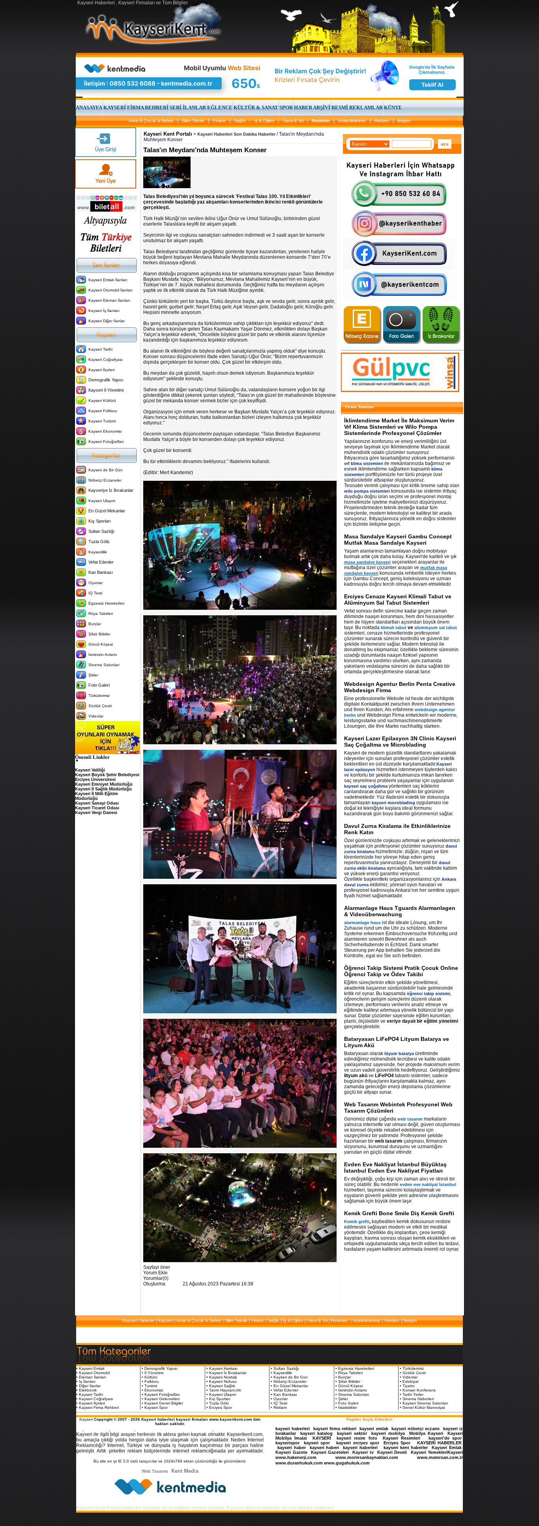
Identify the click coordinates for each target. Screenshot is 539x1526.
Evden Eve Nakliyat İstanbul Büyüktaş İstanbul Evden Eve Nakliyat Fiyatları (395, 1167)
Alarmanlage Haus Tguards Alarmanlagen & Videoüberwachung (399, 911)
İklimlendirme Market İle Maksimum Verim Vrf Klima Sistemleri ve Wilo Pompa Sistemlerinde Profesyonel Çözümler (399, 426)
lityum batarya (399, 1053)
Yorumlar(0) (155, 1278)
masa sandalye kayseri (367, 562)
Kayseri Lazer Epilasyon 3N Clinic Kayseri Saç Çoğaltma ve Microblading (400, 741)
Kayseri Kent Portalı (168, 134)
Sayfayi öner (156, 1267)
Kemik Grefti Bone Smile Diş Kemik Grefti (399, 1213)
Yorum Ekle (155, 1273)
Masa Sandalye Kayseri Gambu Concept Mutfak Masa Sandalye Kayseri (398, 539)
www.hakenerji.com (295, 1457)
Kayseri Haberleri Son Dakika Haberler (236, 134)
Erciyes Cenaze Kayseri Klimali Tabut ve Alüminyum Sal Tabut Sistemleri (397, 599)
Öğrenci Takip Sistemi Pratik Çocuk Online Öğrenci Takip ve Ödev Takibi (401, 971)
